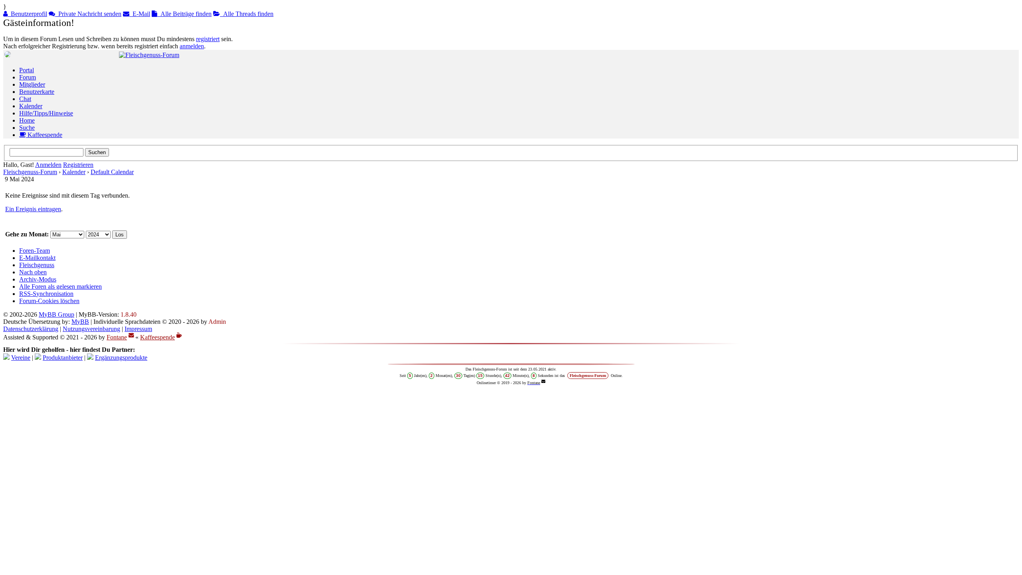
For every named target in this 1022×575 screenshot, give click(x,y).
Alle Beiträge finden (184, 13)
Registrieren (78, 164)
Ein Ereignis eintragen (33, 209)
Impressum (138, 328)
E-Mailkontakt (37, 257)
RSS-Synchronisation (46, 293)
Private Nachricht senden (88, 13)
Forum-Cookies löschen (49, 300)
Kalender (30, 106)
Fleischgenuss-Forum (30, 172)
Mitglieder (32, 84)
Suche (27, 127)
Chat (25, 98)
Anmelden (48, 164)
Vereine (20, 357)
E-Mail (139, 13)
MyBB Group (56, 314)
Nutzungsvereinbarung (91, 328)
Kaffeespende (44, 134)
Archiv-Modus (37, 279)
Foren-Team (34, 250)
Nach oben (33, 272)
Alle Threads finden (246, 13)
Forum (27, 77)
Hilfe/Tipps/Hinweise (46, 113)
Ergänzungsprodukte (121, 357)
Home (27, 120)
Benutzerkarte (36, 91)
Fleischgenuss (36, 265)
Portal (26, 70)
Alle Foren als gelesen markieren (60, 286)
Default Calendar (112, 172)
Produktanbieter (63, 357)
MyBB (80, 321)
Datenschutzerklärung (30, 328)
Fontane (117, 337)
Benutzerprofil (27, 13)
